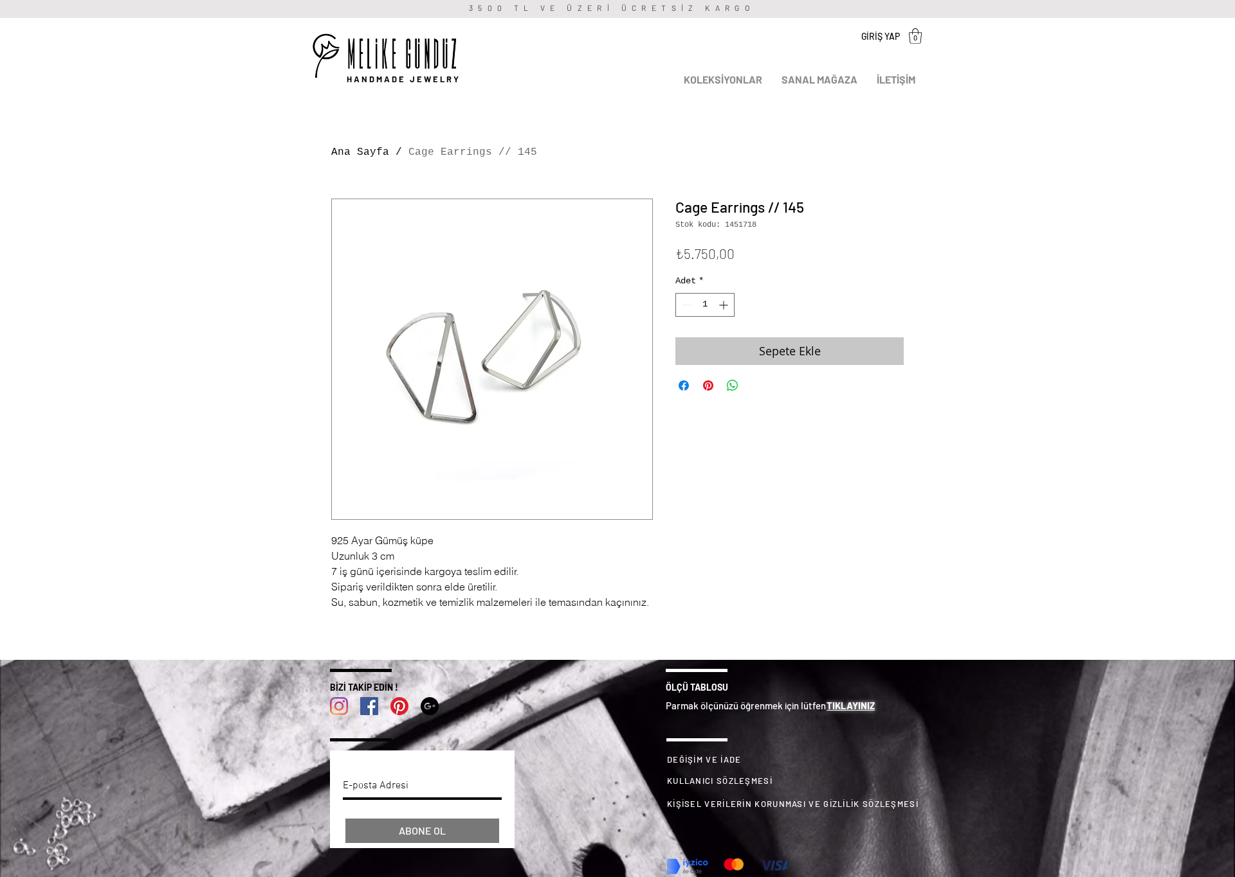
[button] (915, 36)
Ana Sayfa (360, 152)
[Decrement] (685, 305)
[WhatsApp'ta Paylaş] (732, 385)
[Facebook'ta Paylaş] (683, 385)
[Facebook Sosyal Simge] (369, 706)
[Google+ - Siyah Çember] (430, 706)
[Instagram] (339, 706)
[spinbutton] (705, 305)
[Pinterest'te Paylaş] (708, 385)
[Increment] (725, 305)
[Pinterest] (399, 706)
